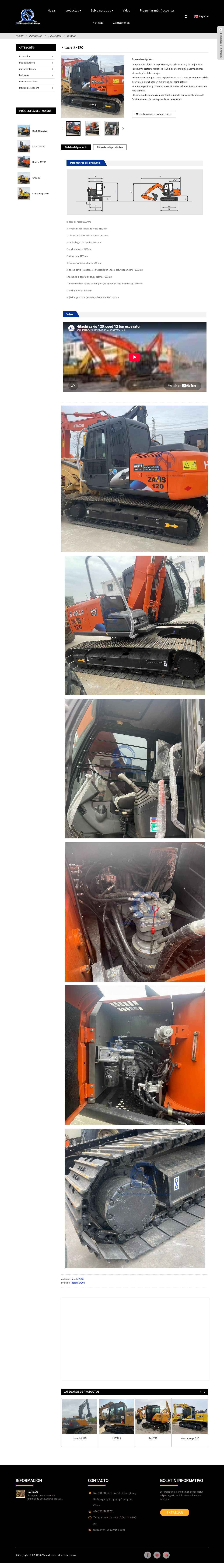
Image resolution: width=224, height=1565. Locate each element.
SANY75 (153, 1438)
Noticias (97, 23)
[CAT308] (116, 1416)
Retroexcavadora (28, 81)
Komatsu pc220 (190, 1438)
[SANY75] (153, 1416)
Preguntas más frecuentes (157, 10)
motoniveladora (27, 68)
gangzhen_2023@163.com (109, 1529)
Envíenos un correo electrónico (155, 114)
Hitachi (71, 36)
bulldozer (24, 75)
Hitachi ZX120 (39, 162)
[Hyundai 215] (79, 1416)
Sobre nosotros (101, 10)
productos (72, 10)
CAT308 (116, 1438)
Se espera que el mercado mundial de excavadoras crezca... (45, 1497)
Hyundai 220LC (39, 130)
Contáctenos (121, 23)
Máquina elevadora (29, 87)
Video (126, 10)
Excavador (54, 36)
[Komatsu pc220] (190, 1416)
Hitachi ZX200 (78, 1282)
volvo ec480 (38, 146)
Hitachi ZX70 (77, 1279)
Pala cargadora (27, 62)
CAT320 (36, 177)
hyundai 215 (80, 1438)
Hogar (52, 10)
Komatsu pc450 (40, 193)
